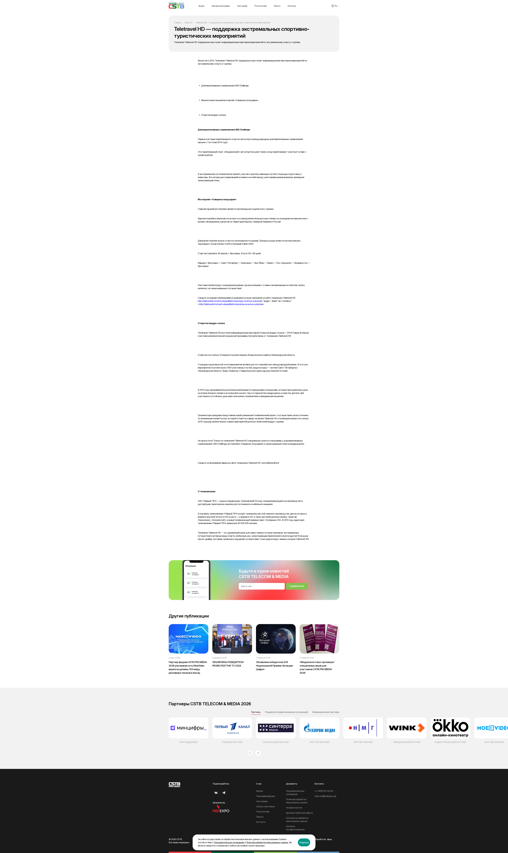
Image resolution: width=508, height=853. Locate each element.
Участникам (242, 6)
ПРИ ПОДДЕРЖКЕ (188, 742)
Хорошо (304, 842)
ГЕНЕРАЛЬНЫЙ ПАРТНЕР (276, 742)
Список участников (265, 806)
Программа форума (265, 796)
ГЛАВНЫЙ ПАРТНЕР (232, 742)
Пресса (277, 6)
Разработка (320, 839)
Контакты (292, 6)
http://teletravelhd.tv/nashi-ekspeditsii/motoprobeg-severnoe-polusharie (230, 301)
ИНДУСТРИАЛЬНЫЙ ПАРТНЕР (450, 742)
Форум (201, 6)
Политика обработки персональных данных (267, 842)
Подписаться (297, 586)
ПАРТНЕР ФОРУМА (319, 742)
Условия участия (294, 807)
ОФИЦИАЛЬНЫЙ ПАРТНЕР (407, 742)
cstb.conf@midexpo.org (325, 796)
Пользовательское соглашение (229, 842)
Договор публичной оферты (299, 812)
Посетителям (260, 6)
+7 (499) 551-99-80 (323, 791)
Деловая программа (221, 6)
